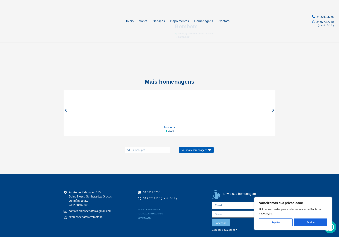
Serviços (159, 21)
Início (130, 21)
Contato (224, 21)
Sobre (143, 21)
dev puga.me (144, 218)
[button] (66, 110)
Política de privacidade (150, 214)
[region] (293, 213)
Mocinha (169, 127)
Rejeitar (276, 222)
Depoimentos (179, 21)
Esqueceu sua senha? (224, 230)
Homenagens (203, 21)
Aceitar (311, 222)
